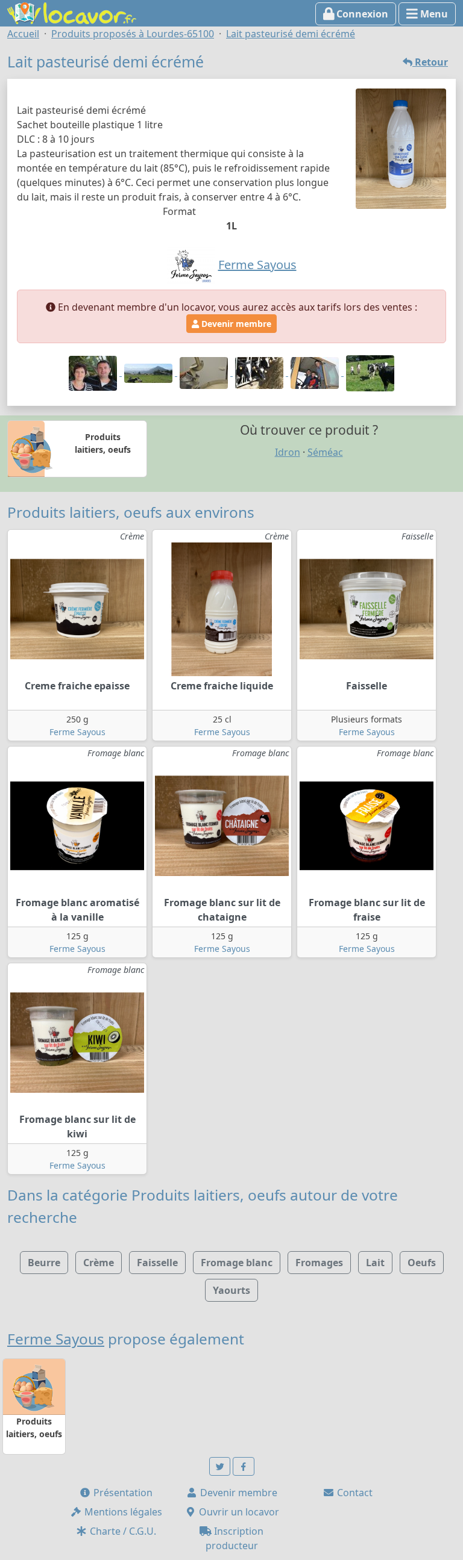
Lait (375, 1262)
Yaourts (231, 1290)
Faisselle (157, 1262)
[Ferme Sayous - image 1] (94, 372)
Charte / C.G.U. (121, 1531)
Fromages (319, 1262)
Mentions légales (122, 1511)
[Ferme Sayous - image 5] (316, 372)
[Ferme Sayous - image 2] (149, 372)
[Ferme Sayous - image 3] (205, 372)
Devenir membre (235, 323)
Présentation (122, 1492)
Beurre (44, 1262)
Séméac (325, 452)
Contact (354, 1492)
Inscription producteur (235, 1538)
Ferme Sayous (77, 732)
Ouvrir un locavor (238, 1511)
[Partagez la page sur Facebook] (243, 1466)
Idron (287, 452)
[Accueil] (71, 12)
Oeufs (422, 1262)
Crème (98, 1262)
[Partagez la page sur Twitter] (220, 1466)
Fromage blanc (236, 1262)
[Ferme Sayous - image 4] (260, 372)
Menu (433, 13)
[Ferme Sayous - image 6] (370, 372)
